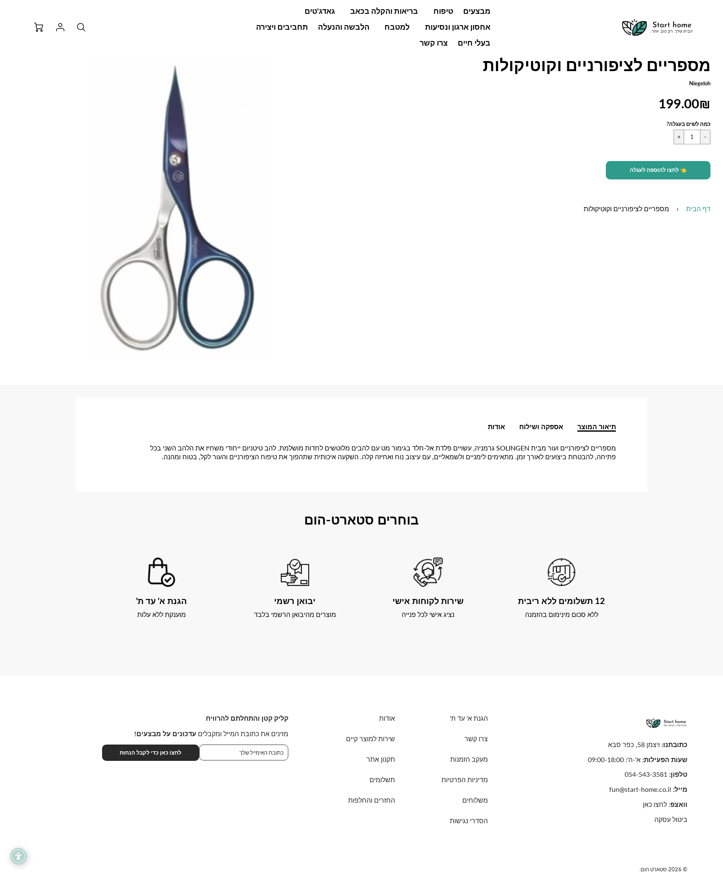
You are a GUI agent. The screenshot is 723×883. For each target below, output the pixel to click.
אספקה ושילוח (541, 426)
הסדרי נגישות (469, 820)
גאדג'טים (320, 10)
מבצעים (476, 10)
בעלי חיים (474, 42)
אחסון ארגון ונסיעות (457, 26)
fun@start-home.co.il (640, 789)
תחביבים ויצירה (282, 26)
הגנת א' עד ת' (469, 718)
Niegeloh (699, 83)
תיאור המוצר (596, 426)
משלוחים (475, 800)
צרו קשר (434, 42)
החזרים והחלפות (371, 800)
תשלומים (382, 779)
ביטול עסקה (670, 819)
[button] (658, 170)
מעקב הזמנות (469, 759)
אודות (496, 426)
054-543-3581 (646, 774)
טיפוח (443, 10)
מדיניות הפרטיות (464, 779)
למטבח (397, 26)
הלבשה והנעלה (343, 26)
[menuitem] (477, 11)
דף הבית (698, 208)
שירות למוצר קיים (370, 738)
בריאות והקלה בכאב (384, 10)
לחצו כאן (655, 804)
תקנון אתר (381, 759)
